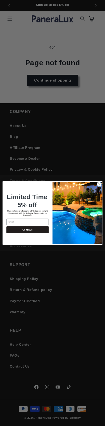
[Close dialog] (99, 184)
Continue (27, 229)
